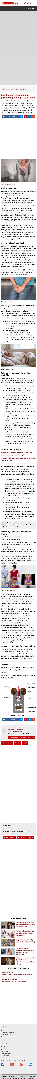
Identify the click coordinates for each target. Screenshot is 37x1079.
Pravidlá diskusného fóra (7, 1034)
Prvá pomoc (4, 1050)
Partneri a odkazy (5, 1038)
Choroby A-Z (23, 89)
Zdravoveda (14, 89)
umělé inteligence (7, 972)
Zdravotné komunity (6, 1053)
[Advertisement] (18, 29)
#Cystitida (17, 743)
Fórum (2, 1057)
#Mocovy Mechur (7, 743)
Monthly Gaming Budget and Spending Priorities (17, 974)
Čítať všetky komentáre (26, 837)
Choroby (3, 1046)
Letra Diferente (6, 977)
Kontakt (3, 1040)
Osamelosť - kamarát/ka (9, 979)
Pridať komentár (10, 837)
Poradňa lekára (5, 1055)
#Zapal (25, 743)
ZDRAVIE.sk (5, 89)
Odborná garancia (5, 1031)
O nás (2, 1029)
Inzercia (3, 1036)
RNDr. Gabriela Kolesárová (15, 729)
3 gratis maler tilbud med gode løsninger (14, 981)
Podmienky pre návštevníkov (8, 1032)
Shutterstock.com (10, 184)
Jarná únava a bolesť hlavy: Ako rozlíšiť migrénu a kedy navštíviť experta (25, 924)
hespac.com (5, 833)
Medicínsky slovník (5, 1051)
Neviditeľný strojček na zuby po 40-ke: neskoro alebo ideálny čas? (25, 933)
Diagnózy (3, 1048)
